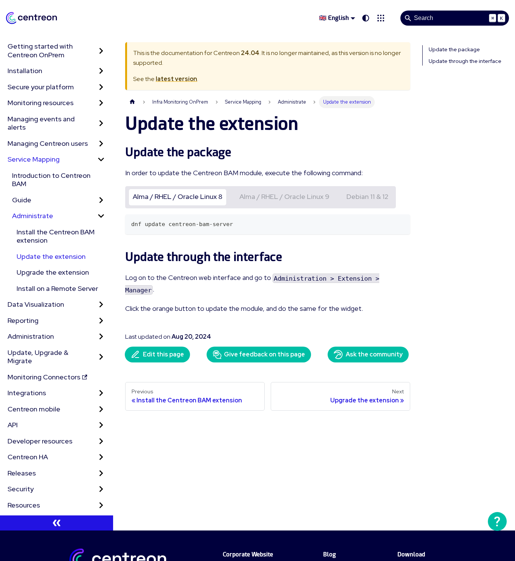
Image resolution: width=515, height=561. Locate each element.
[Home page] (132, 102)
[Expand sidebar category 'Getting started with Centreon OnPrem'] (101, 50)
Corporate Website (248, 554)
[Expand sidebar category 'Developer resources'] (101, 441)
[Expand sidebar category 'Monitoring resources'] (101, 103)
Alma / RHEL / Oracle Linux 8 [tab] (177, 196)
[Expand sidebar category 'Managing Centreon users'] (101, 143)
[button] (380, 18)
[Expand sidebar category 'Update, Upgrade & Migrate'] (101, 356)
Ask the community (374, 354)
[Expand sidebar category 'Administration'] (101, 336)
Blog (329, 554)
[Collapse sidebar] (56, 522)
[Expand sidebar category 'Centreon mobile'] (101, 409)
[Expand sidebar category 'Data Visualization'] (101, 304)
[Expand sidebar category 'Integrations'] (101, 393)
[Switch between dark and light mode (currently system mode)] (366, 18)
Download (411, 554)
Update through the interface (465, 61)
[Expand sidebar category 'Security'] (101, 489)
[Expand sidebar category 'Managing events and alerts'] (101, 123)
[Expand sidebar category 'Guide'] (101, 200)
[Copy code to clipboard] (401, 223)
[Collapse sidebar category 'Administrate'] (101, 216)
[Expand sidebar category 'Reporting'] (101, 320)
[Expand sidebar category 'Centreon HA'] (101, 457)
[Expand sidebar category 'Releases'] (101, 473)
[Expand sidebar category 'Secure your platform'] (101, 87)
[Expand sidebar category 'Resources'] (101, 505)
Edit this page (163, 354)
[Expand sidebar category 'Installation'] (101, 71)
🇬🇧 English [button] (334, 17)
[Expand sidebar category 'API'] (101, 425)
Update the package (454, 49)
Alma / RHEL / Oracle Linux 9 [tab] (284, 196)
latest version (176, 79)
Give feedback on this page (264, 354)
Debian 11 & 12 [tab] (367, 196)
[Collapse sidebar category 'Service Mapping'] (101, 159)
